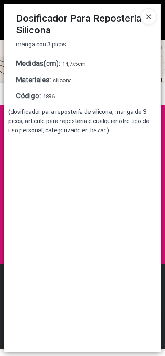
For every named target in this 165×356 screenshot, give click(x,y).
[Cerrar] (148, 16)
